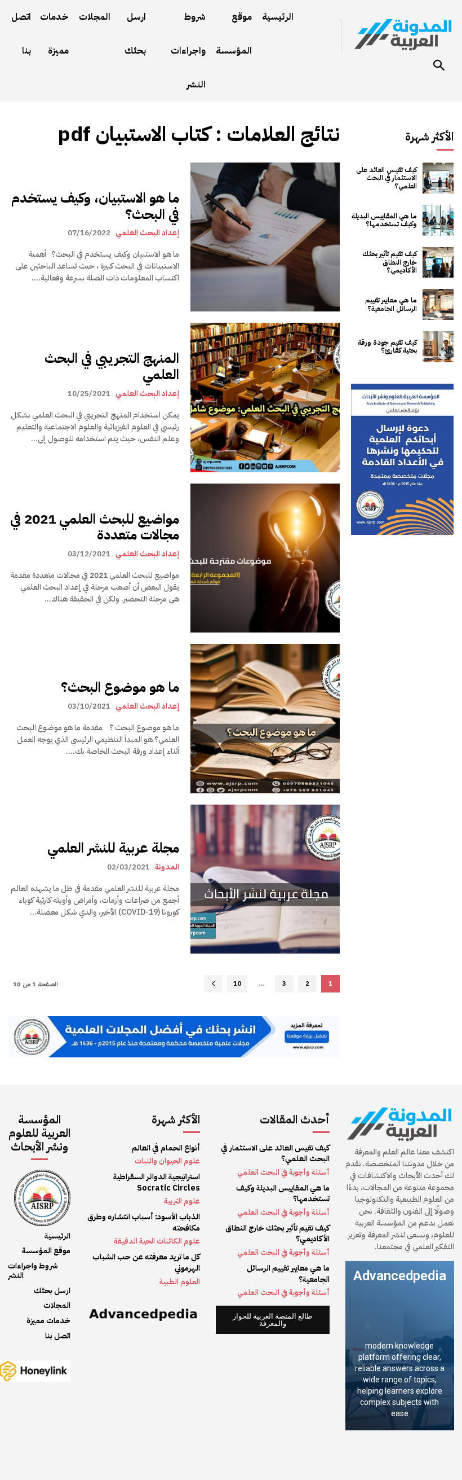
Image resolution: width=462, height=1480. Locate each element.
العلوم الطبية (179, 1281)
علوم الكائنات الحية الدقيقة (157, 1241)
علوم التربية (182, 1201)
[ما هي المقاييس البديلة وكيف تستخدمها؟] (438, 220)
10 (237, 984)
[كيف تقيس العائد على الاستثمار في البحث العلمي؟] (438, 178)
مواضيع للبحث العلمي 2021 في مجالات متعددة (94, 527)
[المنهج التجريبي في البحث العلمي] (264, 397)
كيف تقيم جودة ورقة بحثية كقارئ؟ (387, 346)
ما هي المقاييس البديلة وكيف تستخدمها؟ (384, 220)
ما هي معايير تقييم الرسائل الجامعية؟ (391, 304)
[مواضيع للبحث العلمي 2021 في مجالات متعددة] (264, 558)
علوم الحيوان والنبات (167, 1161)
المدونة (167, 866)
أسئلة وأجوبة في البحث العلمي (283, 1172)
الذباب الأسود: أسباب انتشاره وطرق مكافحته (143, 1222)
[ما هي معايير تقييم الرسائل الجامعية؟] (438, 304)
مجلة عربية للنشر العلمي (113, 848)
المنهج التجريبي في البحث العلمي (112, 366)
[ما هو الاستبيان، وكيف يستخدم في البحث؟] (264, 237)
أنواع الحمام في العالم (166, 1148)
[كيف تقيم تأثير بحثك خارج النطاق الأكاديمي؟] (438, 262)
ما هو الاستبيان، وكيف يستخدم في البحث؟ (95, 206)
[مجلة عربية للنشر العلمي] (264, 879)
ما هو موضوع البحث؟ (120, 687)
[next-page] (213, 983)
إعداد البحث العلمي (147, 232)
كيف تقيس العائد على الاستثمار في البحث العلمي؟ (386, 178)
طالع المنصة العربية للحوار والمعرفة (272, 1319)
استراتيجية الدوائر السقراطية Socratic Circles (156, 1182)
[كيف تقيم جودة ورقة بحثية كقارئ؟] (438, 346)
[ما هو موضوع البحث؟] (264, 718)
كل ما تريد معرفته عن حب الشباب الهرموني (146, 1262)
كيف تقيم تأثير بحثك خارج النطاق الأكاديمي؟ (389, 262)
